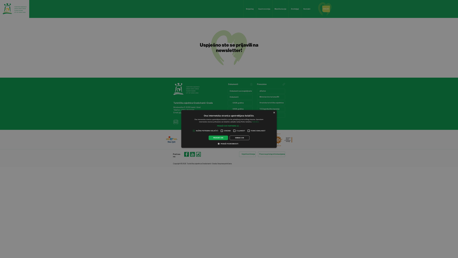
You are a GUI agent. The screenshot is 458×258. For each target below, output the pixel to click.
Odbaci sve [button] (239, 138)
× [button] (274, 113)
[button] (229, 126)
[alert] (229, 129)
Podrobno (255, 122)
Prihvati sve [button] (218, 138)
